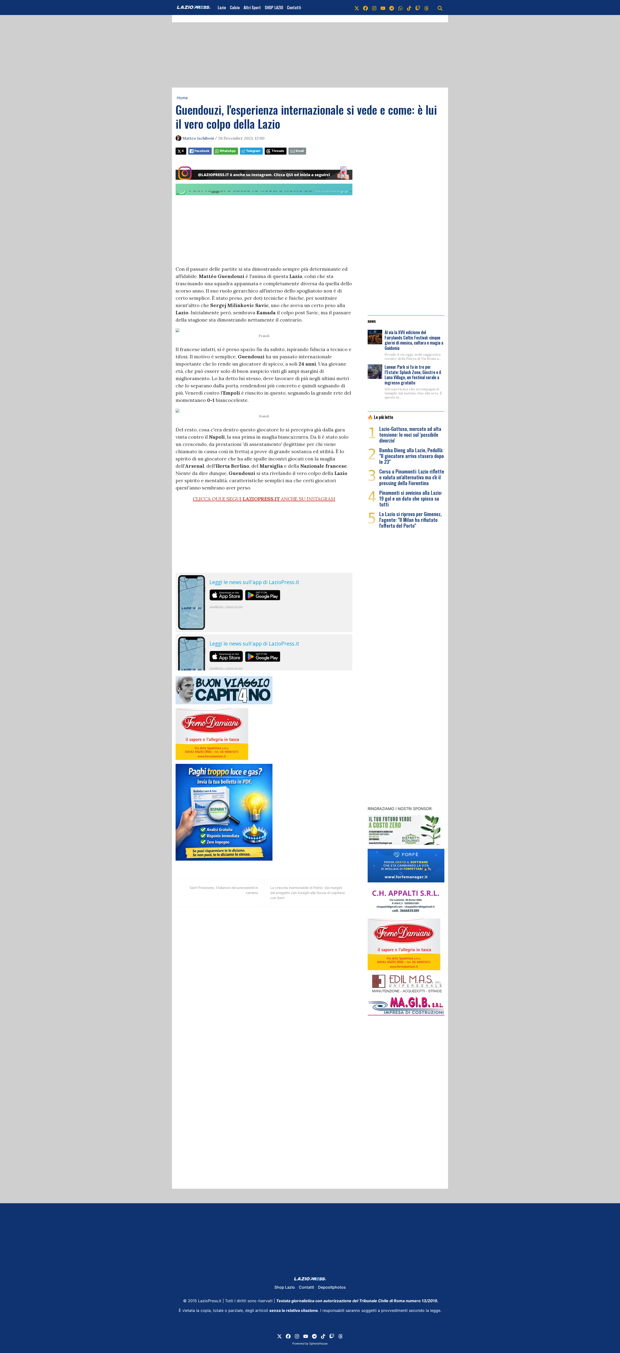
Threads (277, 151)
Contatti (294, 7)
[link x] (356, 7)
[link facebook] (365, 7)
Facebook (201, 151)
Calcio (235, 7)
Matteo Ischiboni (198, 138)
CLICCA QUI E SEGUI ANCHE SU (264, 499)
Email (300, 151)
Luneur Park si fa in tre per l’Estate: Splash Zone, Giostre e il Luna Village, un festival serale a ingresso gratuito (413, 375)
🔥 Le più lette (380, 417)
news (372, 321)
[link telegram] (391, 7)
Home (182, 97)
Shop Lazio (284, 1287)
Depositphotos (332, 1287)
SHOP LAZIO (274, 7)
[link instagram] (374, 7)
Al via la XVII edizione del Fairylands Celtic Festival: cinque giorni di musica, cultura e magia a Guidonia (414, 340)
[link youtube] (383, 7)
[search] (440, 7)
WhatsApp (228, 151)
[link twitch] (417, 7)
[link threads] (426, 7)
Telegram (253, 151)
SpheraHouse (318, 1343)
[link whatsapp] (400, 7)
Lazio (222, 7)
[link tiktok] (409, 7)
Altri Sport (252, 7)
